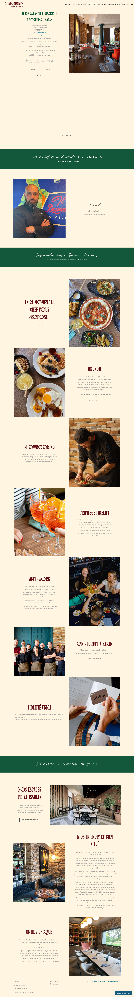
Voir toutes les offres (94, 658)
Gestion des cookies (20, 989)
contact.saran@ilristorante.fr (41, 35)
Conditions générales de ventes (24, 992)
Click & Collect (39, 76)
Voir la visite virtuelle (67, 135)
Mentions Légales (19, 985)
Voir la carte (31, 69)
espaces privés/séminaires (29, 819)
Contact (16, 981)
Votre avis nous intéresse (102, 981)
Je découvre (39, 325)
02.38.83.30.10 (41, 32)
